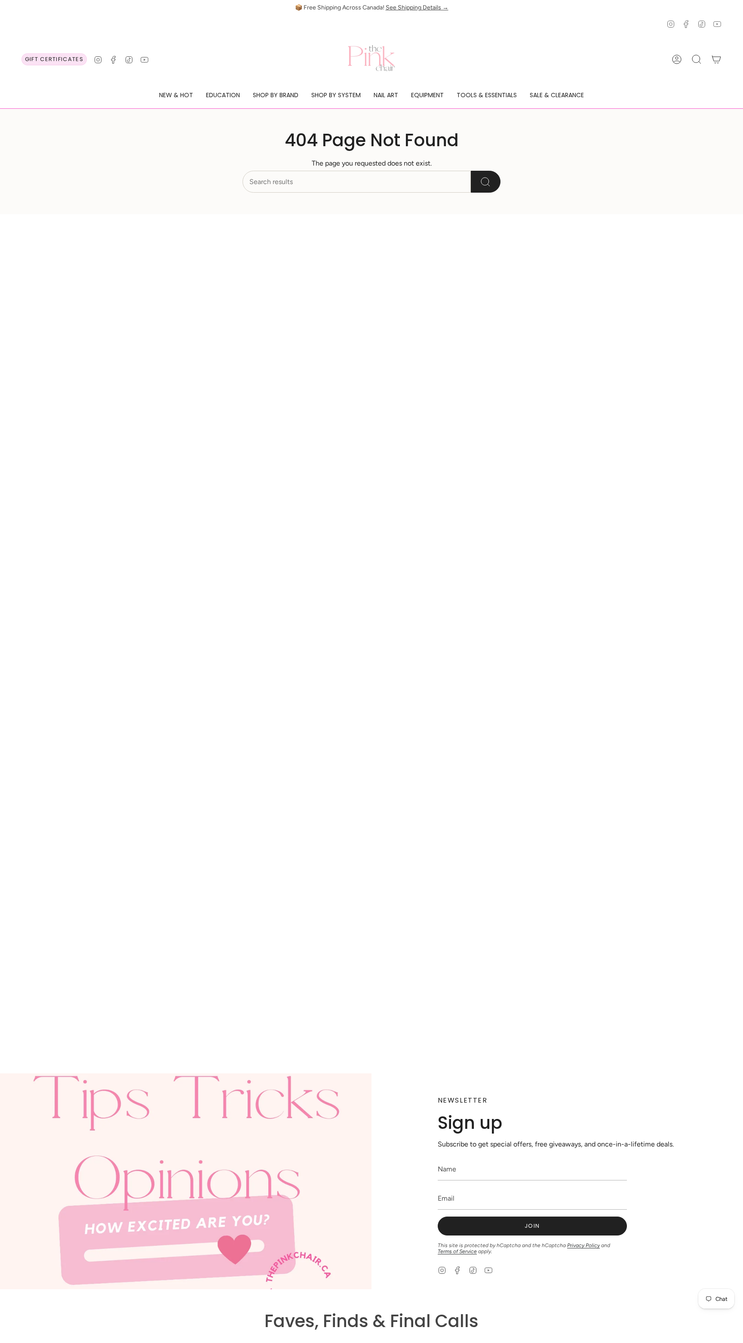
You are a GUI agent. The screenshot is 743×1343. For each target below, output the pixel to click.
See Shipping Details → (417, 7)
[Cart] (716, 59)
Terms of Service (457, 1251)
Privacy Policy (583, 1245)
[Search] (485, 182)
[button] (176, 95)
